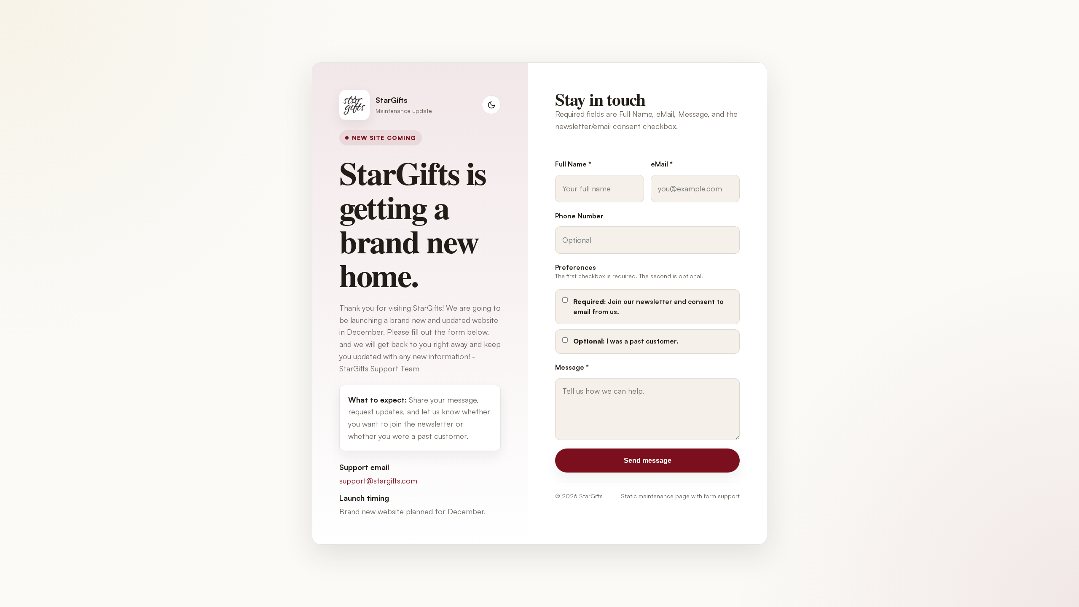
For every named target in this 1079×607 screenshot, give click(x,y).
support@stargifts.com (378, 480)
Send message (647, 460)
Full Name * (573, 164)
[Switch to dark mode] (491, 104)
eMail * (662, 164)
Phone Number (579, 216)
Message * (572, 367)
